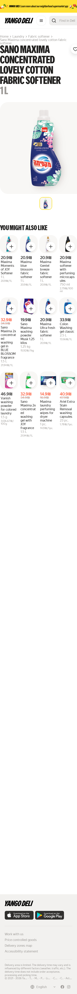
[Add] (11, 246)
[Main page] (19, 22)
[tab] (45, 203)
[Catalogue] (41, 20)
